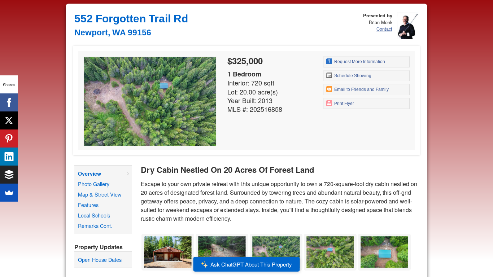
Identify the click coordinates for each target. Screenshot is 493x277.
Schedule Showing (352, 75)
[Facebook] (9, 102)
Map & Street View (99, 194)
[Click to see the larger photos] (168, 236)
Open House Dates (100, 259)
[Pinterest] (9, 138)
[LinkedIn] (9, 157)
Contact (384, 28)
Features (88, 204)
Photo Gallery (93, 184)
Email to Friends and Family (361, 89)
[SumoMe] (9, 193)
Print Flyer (343, 103)
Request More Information (359, 61)
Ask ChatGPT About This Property (251, 264)
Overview (89, 173)
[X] (9, 120)
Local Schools (94, 215)
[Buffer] (9, 175)
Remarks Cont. (95, 225)
